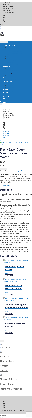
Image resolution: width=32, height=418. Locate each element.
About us (4, 356)
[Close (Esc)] (5, 415)
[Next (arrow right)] (2, 417)
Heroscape (10, 76)
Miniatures (6, 66)
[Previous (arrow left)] (0, 417)
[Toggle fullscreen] (2, 415)
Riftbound (10, 62)
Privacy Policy (7, 383)
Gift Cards (6, 96)
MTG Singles (13, 49)
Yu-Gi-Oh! (10, 57)
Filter (2, 341)
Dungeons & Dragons (13, 83)
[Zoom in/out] (0, 415)
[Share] (4, 415)
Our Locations (8, 6)
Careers (4, 370)
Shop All (5, 98)
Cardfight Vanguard (12, 58)
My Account (7, 131)
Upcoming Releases (16, 70)
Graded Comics (11, 79)
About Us (6, 2)
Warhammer (10, 68)
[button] (3, 102)
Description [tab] (7, 185)
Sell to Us (6, 10)
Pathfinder (10, 85)
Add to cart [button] (9, 275)
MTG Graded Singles (16, 51)
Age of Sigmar (21, 171)
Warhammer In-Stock (16, 74)
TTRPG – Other (11, 87)
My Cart (6, 133)
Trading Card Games (9, 45)
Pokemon (9, 55)
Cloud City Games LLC (19, 410)
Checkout (6, 135)
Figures (5, 89)
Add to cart (3, 169)
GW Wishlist (14, 72)
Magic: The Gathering (13, 47)
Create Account (8, 12)
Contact (6, 4)
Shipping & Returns (9, 379)
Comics (5, 77)
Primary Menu (4, 42)
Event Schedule (8, 8)
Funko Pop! (10, 91)
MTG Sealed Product (16, 53)
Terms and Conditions (11, 388)
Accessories (6, 95)
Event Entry (6, 93)
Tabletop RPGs (7, 81)
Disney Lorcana (11, 60)
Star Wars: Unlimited (13, 64)
